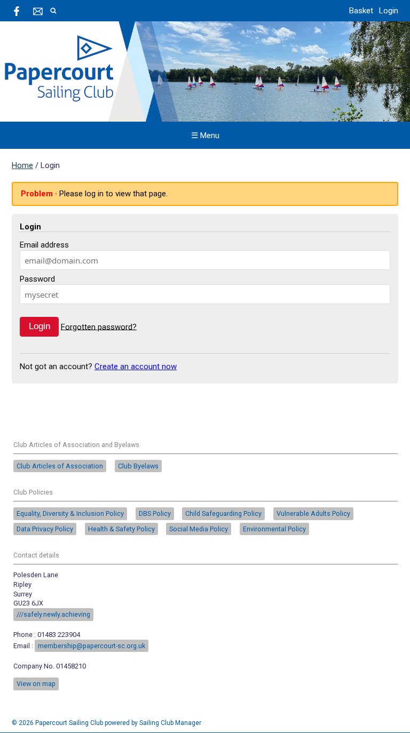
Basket (361, 10)
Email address (44, 245)
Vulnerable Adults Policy (313, 513)
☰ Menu (205, 135)
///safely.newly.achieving (53, 614)
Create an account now (135, 366)
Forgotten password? (99, 326)
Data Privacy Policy (45, 529)
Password (37, 279)
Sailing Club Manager (170, 723)
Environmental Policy (274, 529)
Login (388, 10)
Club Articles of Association (60, 466)
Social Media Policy (198, 529)
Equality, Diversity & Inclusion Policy (70, 513)
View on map (36, 684)
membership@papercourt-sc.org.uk (91, 646)
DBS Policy (155, 513)
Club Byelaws (138, 466)
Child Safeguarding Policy (223, 513)
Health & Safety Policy (121, 529)
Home (22, 165)
